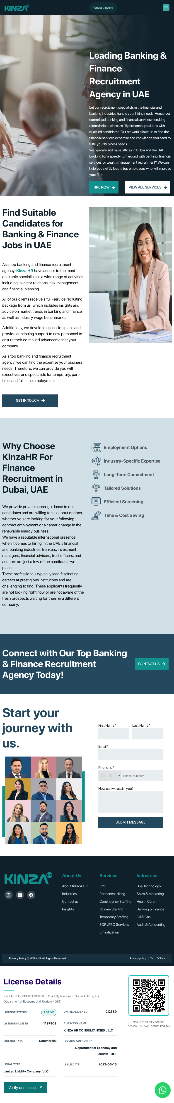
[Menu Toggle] (166, 7)
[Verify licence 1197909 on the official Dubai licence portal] (148, 995)
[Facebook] (31, 895)
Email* (103, 746)
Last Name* (141, 725)
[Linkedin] (20, 895)
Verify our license (25, 1087)
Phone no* (106, 767)
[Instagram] (9, 895)
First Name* (107, 725)
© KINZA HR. (34, 958)
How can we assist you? (116, 788)
